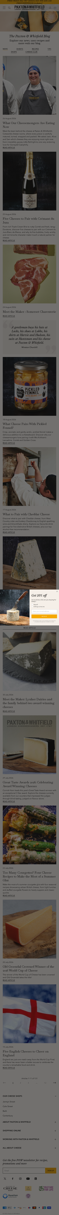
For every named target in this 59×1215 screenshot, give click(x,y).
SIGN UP (44, 616)
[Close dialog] (57, 591)
